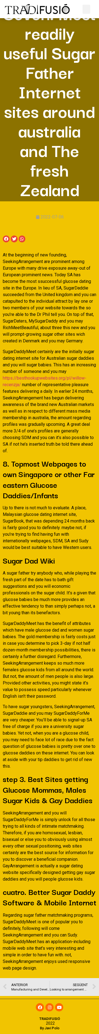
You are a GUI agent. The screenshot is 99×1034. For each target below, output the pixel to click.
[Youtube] (59, 1007)
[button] (86, 9)
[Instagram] (49, 1007)
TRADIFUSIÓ (49, 1019)
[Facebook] (40, 1007)
